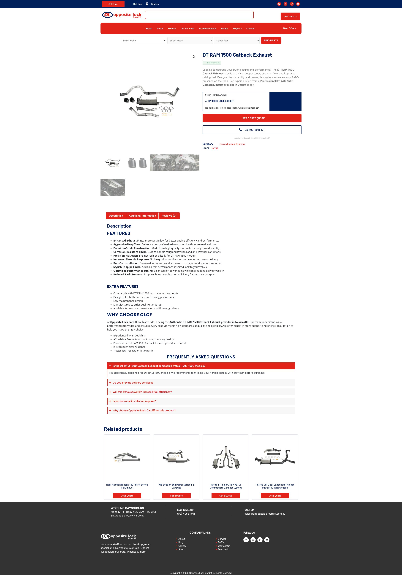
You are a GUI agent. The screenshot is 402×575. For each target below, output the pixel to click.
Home (149, 28)
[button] (194, 57)
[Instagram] (285, 4)
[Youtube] (298, 4)
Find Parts (271, 40)
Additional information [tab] (142, 215)
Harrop (214, 147)
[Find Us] (147, 4)
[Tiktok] (292, 4)
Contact (250, 28)
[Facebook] (279, 4)
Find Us (155, 4)
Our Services (187, 28)
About (160, 28)
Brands (224, 28)
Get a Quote (127, 495)
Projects (237, 28)
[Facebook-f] (246, 539)
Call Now (137, 4)
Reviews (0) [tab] (169, 215)
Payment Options (207, 28)
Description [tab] (116, 215)
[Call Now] (129, 4)
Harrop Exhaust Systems (232, 143)
